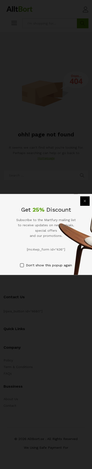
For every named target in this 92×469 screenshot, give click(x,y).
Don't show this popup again (49, 265)
